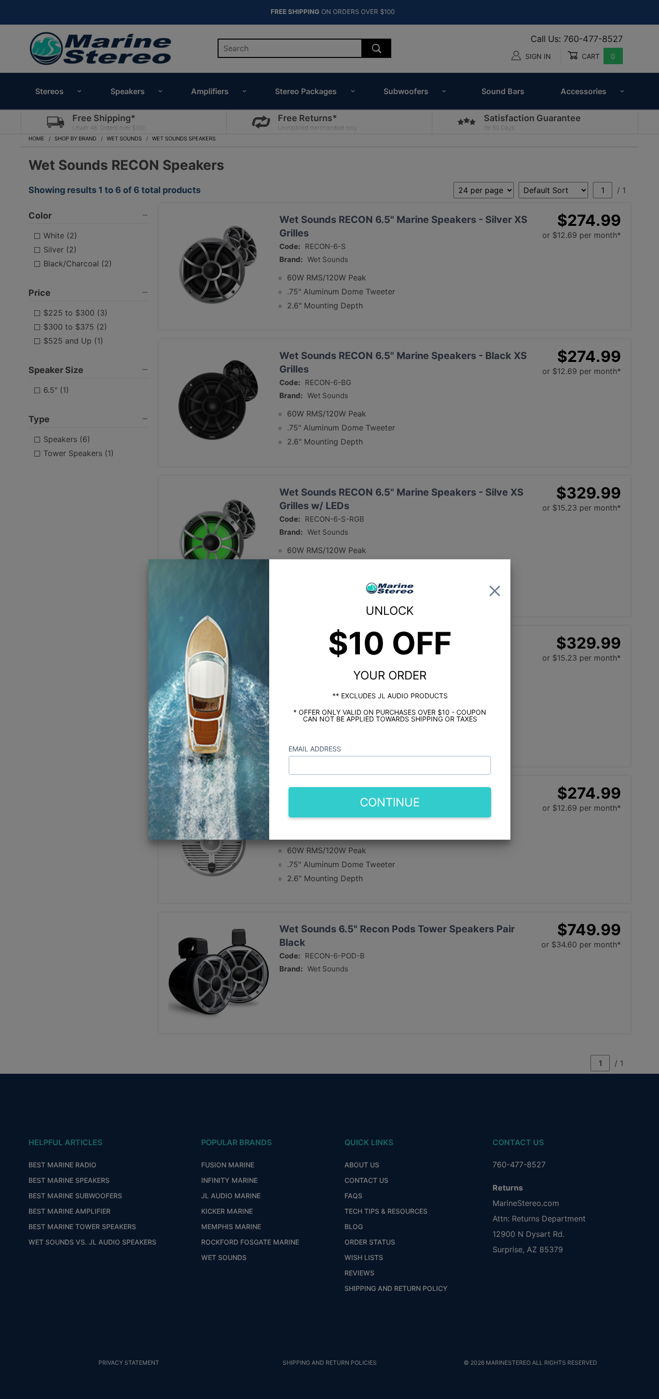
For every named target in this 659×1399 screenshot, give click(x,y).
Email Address (314, 749)
